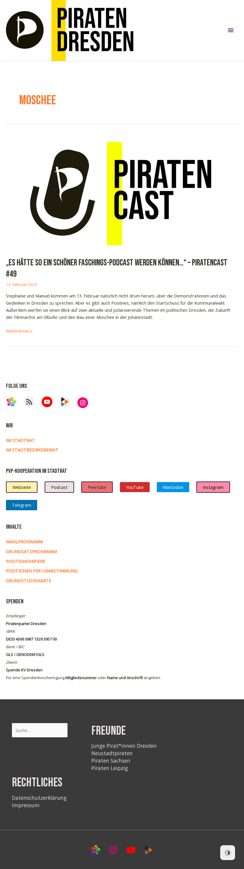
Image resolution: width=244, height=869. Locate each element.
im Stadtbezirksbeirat (32, 450)
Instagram (213, 487)
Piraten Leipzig (109, 768)
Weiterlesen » (19, 331)
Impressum (26, 805)
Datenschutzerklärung (39, 797)
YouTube (135, 487)
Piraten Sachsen (110, 760)
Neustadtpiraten (112, 753)
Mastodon (173, 487)
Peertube (97, 487)
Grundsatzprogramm (31, 551)
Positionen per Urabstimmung (41, 571)
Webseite (21, 487)
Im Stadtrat (20, 440)
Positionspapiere (25, 561)
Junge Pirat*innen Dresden (124, 745)
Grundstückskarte (28, 580)
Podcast (59, 487)
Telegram (21, 505)
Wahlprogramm (24, 541)
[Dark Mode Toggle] (227, 852)
